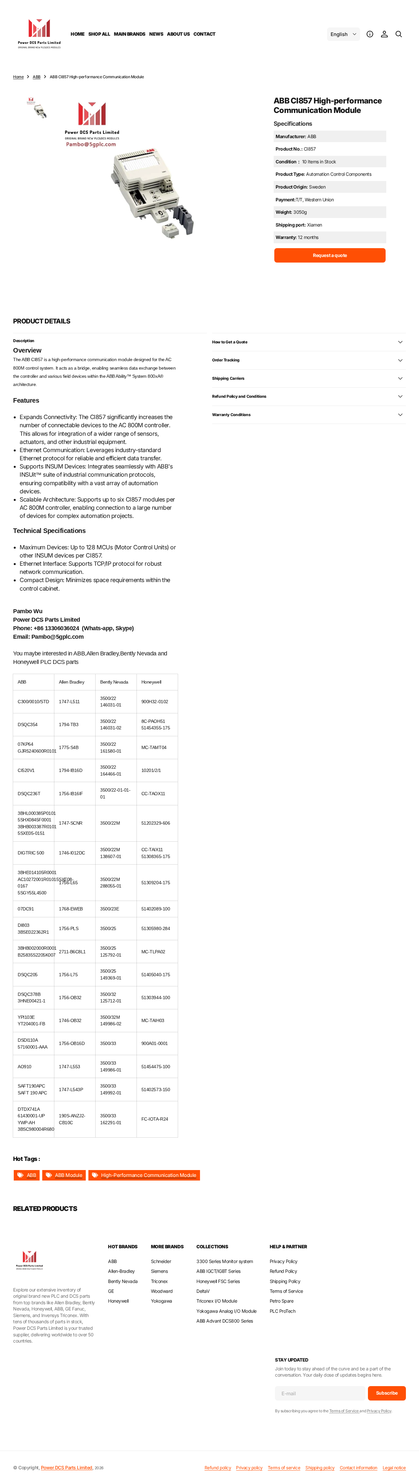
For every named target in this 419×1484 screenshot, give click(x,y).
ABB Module (68, 1175)
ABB (37, 76)
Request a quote (330, 255)
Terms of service (284, 1467)
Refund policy (218, 1467)
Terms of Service (344, 1410)
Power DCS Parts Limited (66, 1467)
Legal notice (394, 1467)
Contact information (358, 1467)
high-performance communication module (148, 1175)
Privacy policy (249, 1467)
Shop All (99, 34)
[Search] (399, 34)
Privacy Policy (379, 1410)
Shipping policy (320, 1467)
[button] (370, 34)
